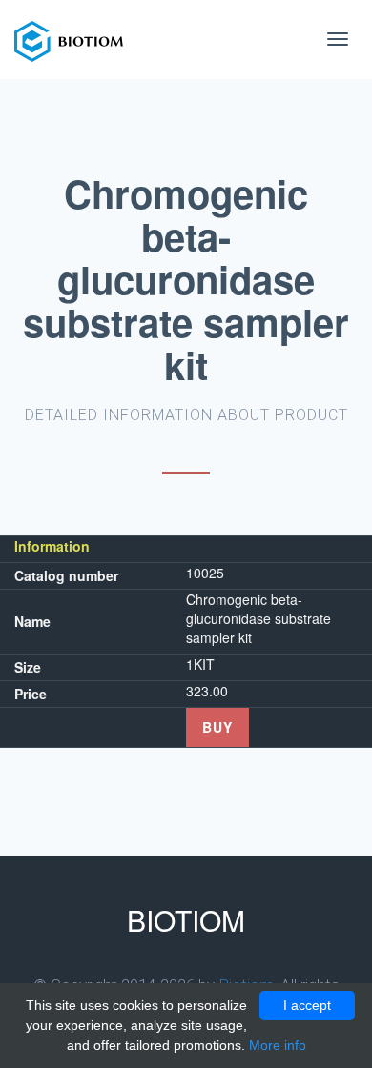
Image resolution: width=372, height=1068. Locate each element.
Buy (217, 726)
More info (277, 1045)
